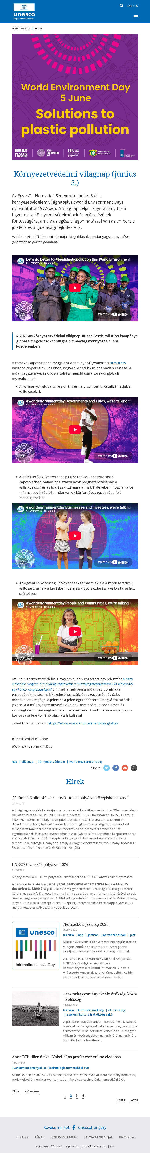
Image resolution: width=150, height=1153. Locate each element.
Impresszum (72, 1146)
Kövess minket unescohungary (75, 1127)
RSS (112, 1146)
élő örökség (116, 1010)
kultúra (68, 935)
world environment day (86, 762)
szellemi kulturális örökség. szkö (90, 1014)
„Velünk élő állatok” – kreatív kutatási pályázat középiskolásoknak (71, 797)
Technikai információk (94, 1146)
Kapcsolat (127, 1137)
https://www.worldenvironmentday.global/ (83, 723)
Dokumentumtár (64, 1137)
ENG (130, 6)
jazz (133, 935)
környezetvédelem (51, 762)
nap (14, 762)
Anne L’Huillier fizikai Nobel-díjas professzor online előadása (66, 1056)
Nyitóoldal (22, 28)
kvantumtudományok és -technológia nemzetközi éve (50, 1068)
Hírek (38, 28)
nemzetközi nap (114, 935)
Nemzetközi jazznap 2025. (86, 924)
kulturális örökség (91, 1010)
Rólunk (22, 1137)
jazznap (93, 935)
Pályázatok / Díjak (98, 1137)
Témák (39, 1137)
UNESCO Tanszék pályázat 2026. (40, 864)
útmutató (118, 362)
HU (136, 6)
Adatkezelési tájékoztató (48, 1146)
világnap (27, 762)
